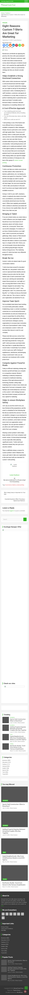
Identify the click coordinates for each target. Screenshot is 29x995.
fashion (14, 485)
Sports (4, 770)
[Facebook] (4, 45)
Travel (12, 744)
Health (4, 768)
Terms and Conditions (7, 928)
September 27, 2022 (7, 40)
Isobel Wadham (18, 40)
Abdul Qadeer (21, 722)
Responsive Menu (26, 1)
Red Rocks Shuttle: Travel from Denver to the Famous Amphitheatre (17, 747)
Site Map (3, 930)
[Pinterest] (16, 45)
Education (5, 762)
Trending (7, 715)
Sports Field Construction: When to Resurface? (18, 720)
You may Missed (8, 784)
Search (25, 519)
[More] (22, 45)
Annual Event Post (18, 988)
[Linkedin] (13, 45)
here (2, 905)
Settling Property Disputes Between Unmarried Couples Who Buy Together (18, 728)
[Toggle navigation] (3, 9)
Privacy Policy (4, 927)
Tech (11, 734)
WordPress (20, 992)
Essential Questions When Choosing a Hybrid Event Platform (15, 499)
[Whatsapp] (19, 45)
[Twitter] (7, 45)
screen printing (20, 485)
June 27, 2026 (13, 732)
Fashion (4, 22)
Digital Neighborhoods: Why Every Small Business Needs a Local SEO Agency (18, 738)
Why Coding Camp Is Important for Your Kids (14, 493)
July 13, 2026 (13, 722)
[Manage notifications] (25, 991)
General (4, 766)
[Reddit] (10, 45)
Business (12, 717)
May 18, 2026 (13, 741)
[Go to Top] (26, 987)
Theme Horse (16, 990)
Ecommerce (8, 485)
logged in (12, 510)
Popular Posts (7, 957)
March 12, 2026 (14, 750)
